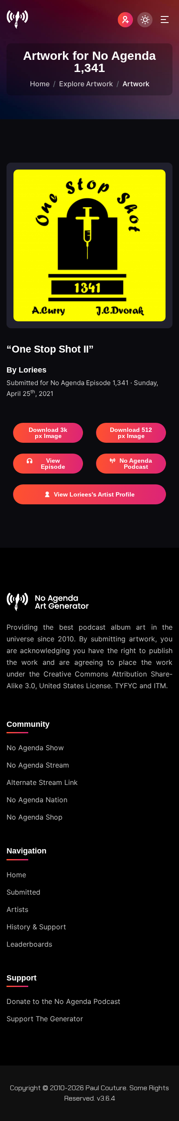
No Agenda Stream (38, 765)
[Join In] (125, 19)
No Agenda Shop (35, 817)
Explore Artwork (86, 83)
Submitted (23, 892)
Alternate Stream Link (42, 782)
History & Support (36, 926)
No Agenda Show (35, 747)
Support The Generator (45, 1018)
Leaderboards (29, 944)
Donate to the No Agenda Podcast (63, 1001)
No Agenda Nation (37, 799)
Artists (17, 909)
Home (40, 83)
